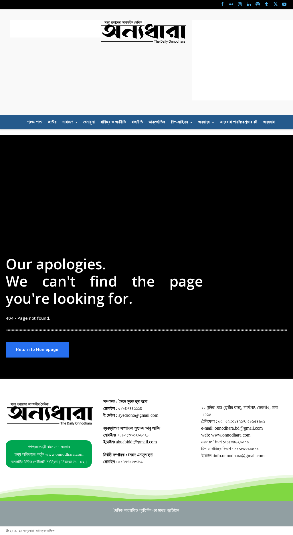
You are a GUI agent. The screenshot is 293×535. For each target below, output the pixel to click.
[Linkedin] (249, 4)
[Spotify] (258, 4)
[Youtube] (284, 4)
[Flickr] (231, 4)
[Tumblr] (267, 4)
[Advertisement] (77, 28)
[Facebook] (222, 4)
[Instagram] (240, 4)
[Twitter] (275, 4)
